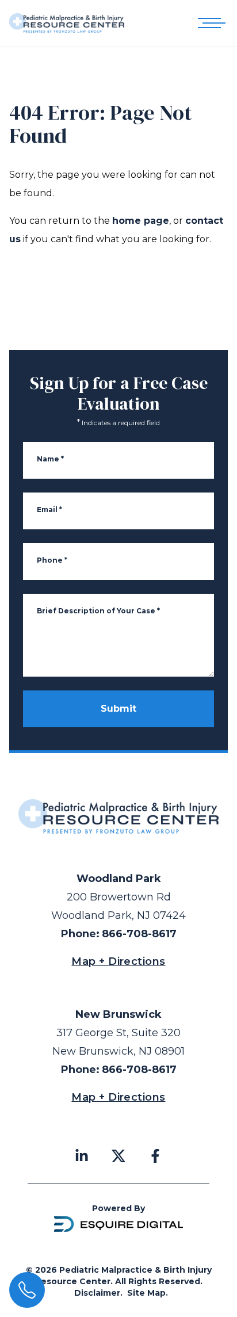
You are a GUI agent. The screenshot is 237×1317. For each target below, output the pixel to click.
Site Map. (147, 1293)
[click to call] (27, 1290)
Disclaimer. (98, 1293)
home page (140, 220)
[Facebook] (155, 1156)
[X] (118, 1156)
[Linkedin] (81, 1156)
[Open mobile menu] (209, 23)
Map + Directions (118, 961)
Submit (118, 708)
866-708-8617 (139, 933)
